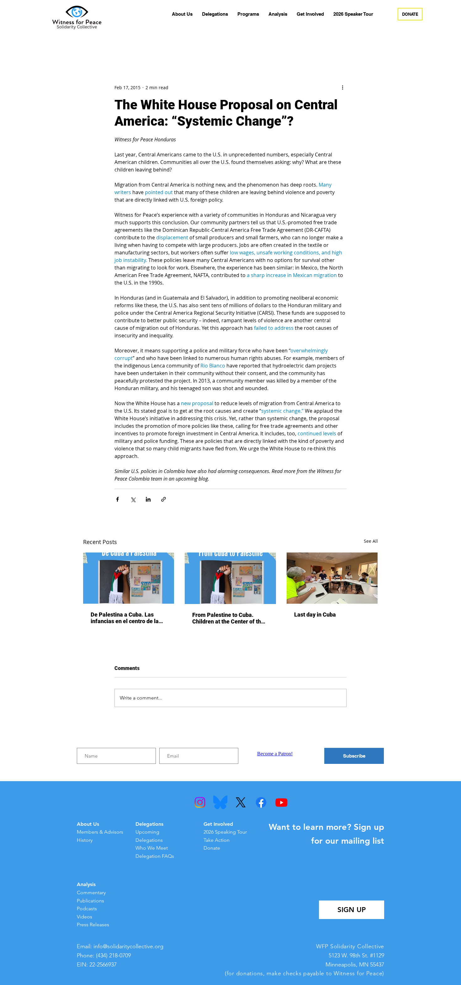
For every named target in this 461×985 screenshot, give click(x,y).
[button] (182, 14)
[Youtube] (281, 802)
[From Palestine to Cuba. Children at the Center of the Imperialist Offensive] (230, 578)
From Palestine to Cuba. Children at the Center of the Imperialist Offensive (228, 618)
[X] (241, 802)
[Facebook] (261, 802)
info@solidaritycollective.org (128, 946)
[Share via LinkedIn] (148, 499)
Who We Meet (151, 848)
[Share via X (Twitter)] (133, 499)
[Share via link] (164, 499)
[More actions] (343, 87)
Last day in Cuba (315, 614)
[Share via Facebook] (117, 499)
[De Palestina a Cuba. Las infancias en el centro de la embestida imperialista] (128, 578)
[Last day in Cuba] (332, 578)
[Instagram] (200, 802)
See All (371, 541)
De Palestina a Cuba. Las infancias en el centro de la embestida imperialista (125, 617)
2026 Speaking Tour (225, 832)
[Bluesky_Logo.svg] (220, 802)
